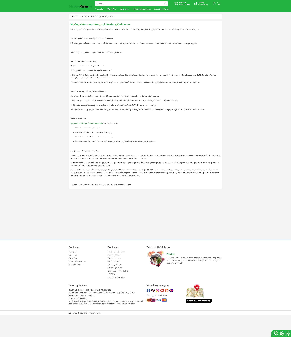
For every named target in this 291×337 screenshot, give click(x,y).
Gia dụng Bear (114, 261)
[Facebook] (148, 290)
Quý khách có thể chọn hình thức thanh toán (87, 123)
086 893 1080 (81, 298)
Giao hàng (124, 9)
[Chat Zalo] (287, 333)
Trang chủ (99, 9)
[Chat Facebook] (281, 333)
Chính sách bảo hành (142, 9)
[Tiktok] (153, 290)
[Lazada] (171, 290)
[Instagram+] (157, 290)
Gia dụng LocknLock (116, 252)
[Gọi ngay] (275, 333)
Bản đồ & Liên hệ (161, 9)
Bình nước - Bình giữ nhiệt (118, 271)
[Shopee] (166, 290)
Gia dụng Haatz (114, 258)
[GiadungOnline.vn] (80, 6)
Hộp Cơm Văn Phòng (117, 277)
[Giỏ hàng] (219, 3)
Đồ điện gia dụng (115, 268)
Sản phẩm (111, 9)
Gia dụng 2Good (114, 264)
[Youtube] (162, 290)
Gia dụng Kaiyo (114, 255)
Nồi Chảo (111, 274)
